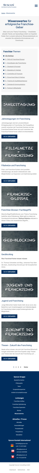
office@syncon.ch (21, 455)
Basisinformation (19, 380)
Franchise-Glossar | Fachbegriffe (16, 210)
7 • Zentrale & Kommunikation (15, 84)
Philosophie (19, 383)
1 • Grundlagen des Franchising (15, 63)
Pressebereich (19, 428)
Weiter (26, 367)
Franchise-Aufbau (19, 401)
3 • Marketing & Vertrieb (13, 70)
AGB (28, 470)
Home (3, 13)
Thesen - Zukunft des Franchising (16, 345)
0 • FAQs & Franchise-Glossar (15, 59)
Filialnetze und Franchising (13, 165)
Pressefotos (19, 431)
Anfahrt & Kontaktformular (19, 392)
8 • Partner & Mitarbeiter (13, 88)
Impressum (12, 470)
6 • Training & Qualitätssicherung (16, 81)
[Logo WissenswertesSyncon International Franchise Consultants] (8, 6)
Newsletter (19, 435)
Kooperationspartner (19, 389)
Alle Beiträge (9, 56)
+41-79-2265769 (21, 457)
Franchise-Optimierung (19, 404)
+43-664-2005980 (21, 452)
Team (19, 386)
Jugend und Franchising (12, 301)
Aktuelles (19, 422)
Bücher (19, 410)
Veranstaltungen (19, 425)
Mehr (9, 136)
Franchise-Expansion (19, 407)
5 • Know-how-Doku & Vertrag (15, 77)
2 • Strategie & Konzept (12, 66)
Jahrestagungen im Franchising (15, 119)
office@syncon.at (21, 449)
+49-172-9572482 (21, 446)
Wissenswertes (19, 413)
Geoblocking (7, 254)
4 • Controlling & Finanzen (13, 74)
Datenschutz (21, 470)
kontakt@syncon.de (22, 443)
